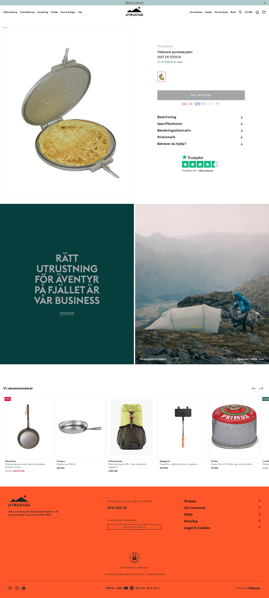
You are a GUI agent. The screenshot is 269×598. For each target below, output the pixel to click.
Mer (80, 12)
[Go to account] (257, 12)
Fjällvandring (10, 12)
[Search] (240, 12)
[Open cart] (264, 12)
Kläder (54, 12)
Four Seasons (165, 46)
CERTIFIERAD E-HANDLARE (134, 568)
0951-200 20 (117, 508)
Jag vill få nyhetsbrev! (134, 527)
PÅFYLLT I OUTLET (134, 5)
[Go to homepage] (134, 11)
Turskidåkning (27, 12)
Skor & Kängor (68, 12)
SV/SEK (249, 12)
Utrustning (42, 12)
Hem (5, 27)
